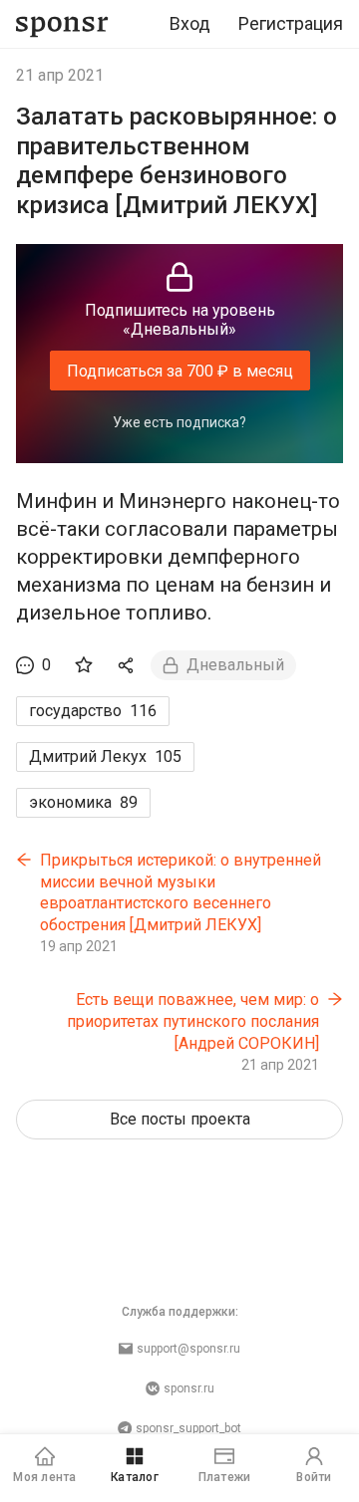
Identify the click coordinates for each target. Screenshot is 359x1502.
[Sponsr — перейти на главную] (62, 24)
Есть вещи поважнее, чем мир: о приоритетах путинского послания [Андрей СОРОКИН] (193, 1021)
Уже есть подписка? (179, 422)
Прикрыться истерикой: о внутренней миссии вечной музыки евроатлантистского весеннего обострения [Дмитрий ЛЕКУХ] (180, 892)
